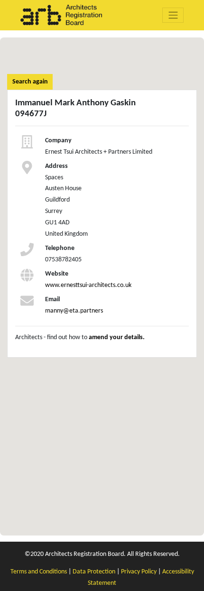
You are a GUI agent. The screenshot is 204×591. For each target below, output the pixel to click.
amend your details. (117, 337)
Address (56, 166)
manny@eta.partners (74, 310)
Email (52, 299)
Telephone (59, 248)
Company (58, 140)
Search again (30, 81)
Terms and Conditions (38, 571)
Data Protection (94, 571)
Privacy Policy (139, 571)
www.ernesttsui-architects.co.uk (88, 285)
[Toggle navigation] (173, 15)
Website (56, 273)
